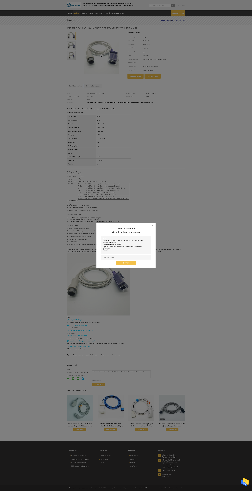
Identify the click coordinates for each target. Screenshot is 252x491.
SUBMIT (126, 263)
